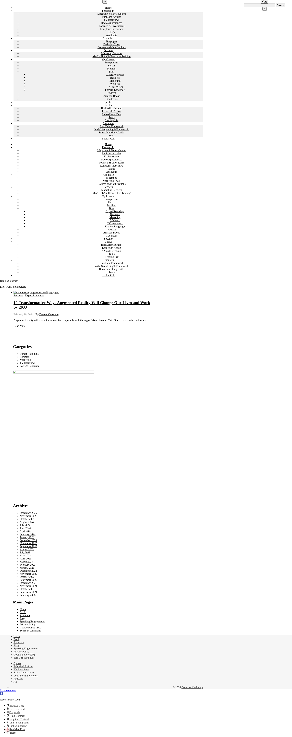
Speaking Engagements (32, 621)
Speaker (108, 102)
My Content (108, 59)
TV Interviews (111, 19)
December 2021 (28, 582)
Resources (108, 123)
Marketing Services (111, 53)
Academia (111, 35)
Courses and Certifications (112, 47)
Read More (20, 325)
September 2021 (28, 592)
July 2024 (25, 525)
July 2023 (25, 552)
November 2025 (28, 515)
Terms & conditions (30, 630)
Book (23, 612)
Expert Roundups (115, 74)
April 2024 (25, 531)
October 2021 (27, 589)
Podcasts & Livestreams (111, 26)
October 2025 (27, 519)
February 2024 (27, 534)
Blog (111, 71)
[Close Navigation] (264, 9)
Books (108, 105)
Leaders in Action (111, 111)
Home (108, 7)
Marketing (115, 80)
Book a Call (108, 138)
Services (108, 50)
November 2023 (28, 543)
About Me (108, 38)
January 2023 (27, 567)
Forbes (111, 65)
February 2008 (27, 595)
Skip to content (8, 690)
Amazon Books (111, 96)
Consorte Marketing (192, 687)
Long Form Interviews (26, 675)
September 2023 (28, 546)
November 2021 (28, 585)
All (15, 681)
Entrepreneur (111, 62)
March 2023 (26, 561)
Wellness (115, 83)
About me (25, 615)
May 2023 (25, 555)
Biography (111, 41)
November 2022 (28, 573)
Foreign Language (115, 89)
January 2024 (27, 537)
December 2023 (28, 540)
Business (115, 77)
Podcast (111, 92)
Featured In (108, 10)
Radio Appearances (111, 22)
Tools (112, 117)
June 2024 (25, 528)
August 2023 (27, 549)
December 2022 (28, 570)
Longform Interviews (111, 29)
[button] (1, 693)
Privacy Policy (27, 624)
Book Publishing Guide (111, 132)
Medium (111, 68)
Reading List (111, 120)
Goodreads (111, 99)
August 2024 (27, 522)
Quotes (17, 663)
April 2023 (25, 558)
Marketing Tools (111, 44)
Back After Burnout (111, 108)
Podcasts (18, 678)
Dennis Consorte (9, 280)
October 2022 (27, 576)
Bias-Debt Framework (112, 126)
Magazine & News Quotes (111, 13)
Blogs (111, 32)
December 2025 (28, 512)
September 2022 (28, 579)
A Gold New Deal (111, 114)
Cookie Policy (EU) (30, 627)
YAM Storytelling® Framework (111, 129)
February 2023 (27, 564)
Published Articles (111, 16)
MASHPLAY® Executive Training (112, 56)
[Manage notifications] (7, 729)
